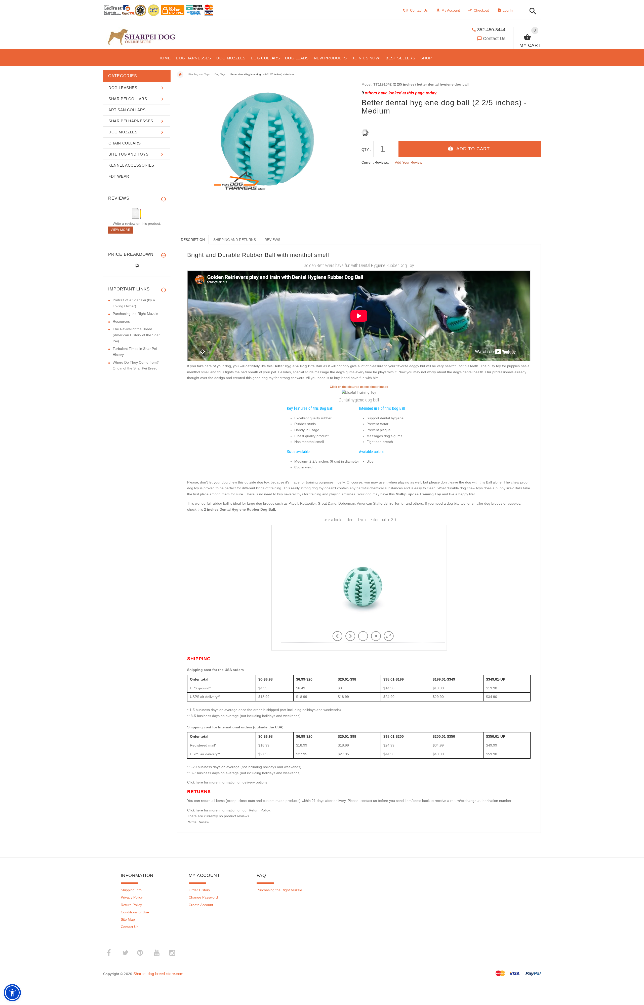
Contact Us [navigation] (419, 10)
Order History (199, 890)
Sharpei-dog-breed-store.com (158, 974)
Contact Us (494, 38)
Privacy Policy (132, 897)
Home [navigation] (180, 74)
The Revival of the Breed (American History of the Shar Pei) (136, 335)
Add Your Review (408, 162)
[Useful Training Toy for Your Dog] (359, 392)
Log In (508, 10)
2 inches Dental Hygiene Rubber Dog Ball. (240, 509)
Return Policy (131, 905)
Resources (121, 321)
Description (193, 240)
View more (120, 230)
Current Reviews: (375, 162)
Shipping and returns (234, 240)
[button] (531, 11)
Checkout (481, 10)
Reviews (272, 240)
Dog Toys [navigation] (220, 74)
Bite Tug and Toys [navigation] (199, 74)
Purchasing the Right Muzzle (135, 314)
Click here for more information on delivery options (227, 782)
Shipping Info (131, 890)
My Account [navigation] (450, 10)
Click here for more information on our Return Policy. (229, 810)
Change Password (203, 897)
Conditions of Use (135, 912)
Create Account (201, 905)
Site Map (128, 919)
